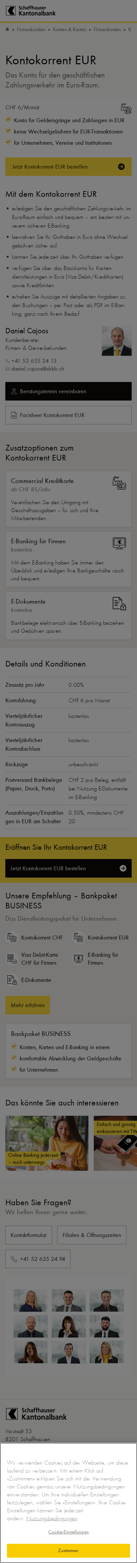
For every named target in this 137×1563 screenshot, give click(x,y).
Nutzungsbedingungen (51, 1518)
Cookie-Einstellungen (68, 1532)
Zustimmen (68, 1550)
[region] (68, 1503)
